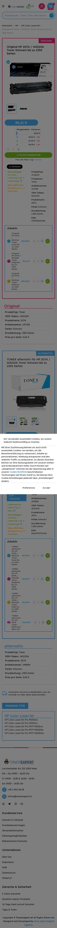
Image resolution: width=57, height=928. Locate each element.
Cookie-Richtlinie (18, 472)
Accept (46, 487)
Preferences (29, 487)
